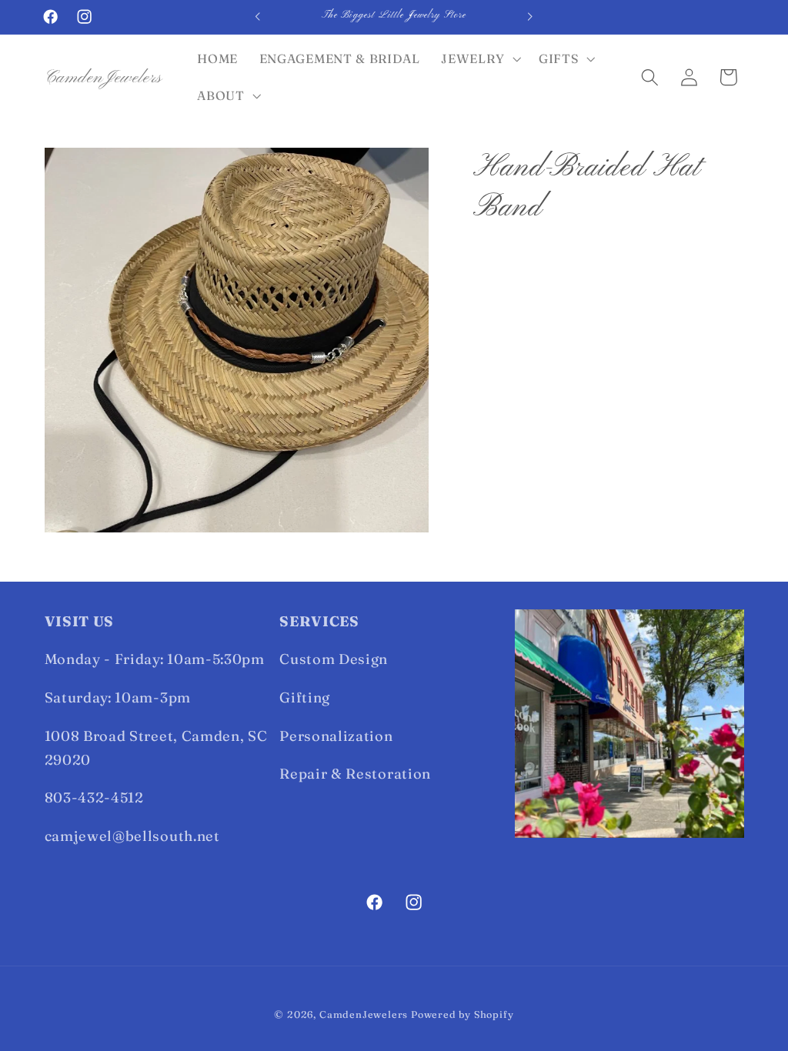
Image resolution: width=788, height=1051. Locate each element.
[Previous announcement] (258, 17)
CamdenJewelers (363, 1014)
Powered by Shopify (462, 1014)
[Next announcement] (530, 17)
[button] (480, 59)
